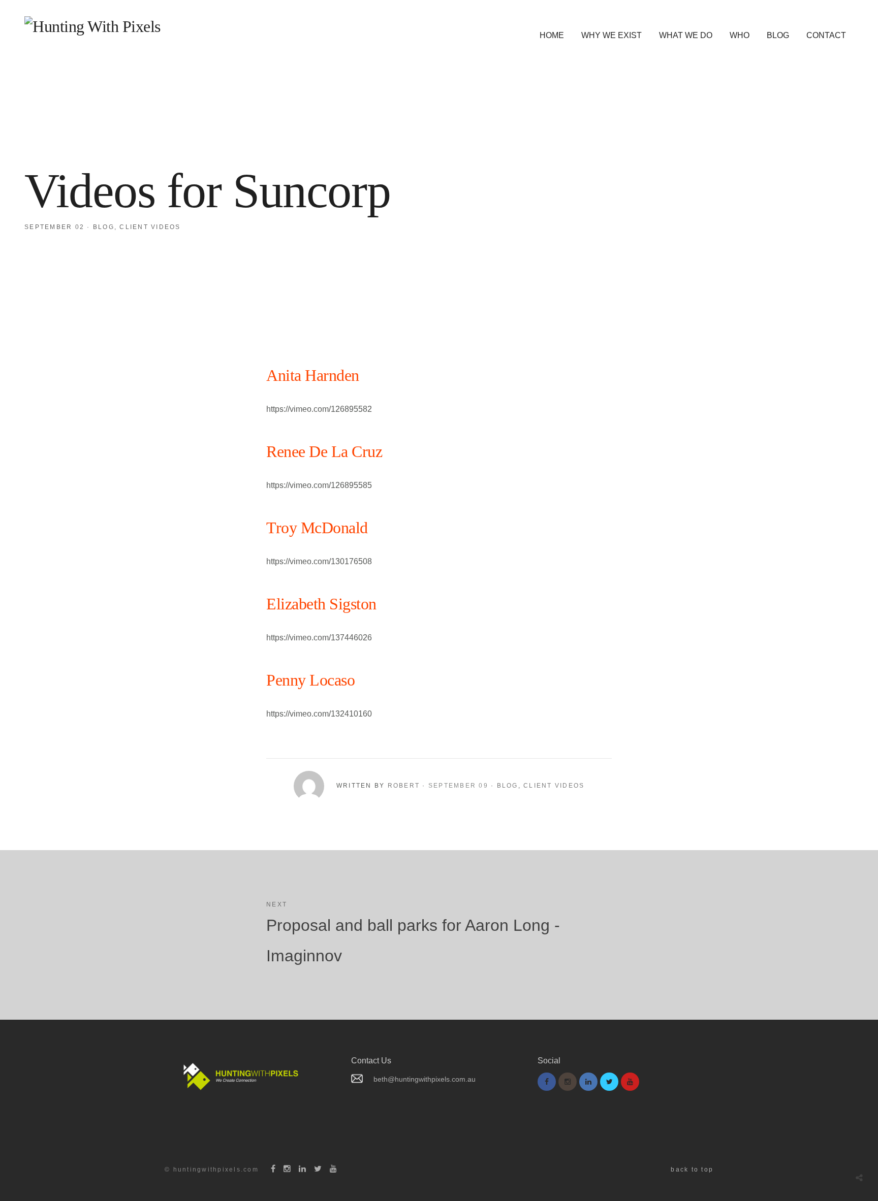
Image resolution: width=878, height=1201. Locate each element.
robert (404, 785)
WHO (739, 35)
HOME (552, 35)
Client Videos (149, 227)
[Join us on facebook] (547, 1082)
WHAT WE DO (685, 35)
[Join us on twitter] (609, 1082)
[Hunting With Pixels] (92, 26)
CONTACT (826, 35)
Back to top (692, 1169)
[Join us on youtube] (630, 1082)
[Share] (859, 1178)
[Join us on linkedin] (588, 1082)
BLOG (778, 35)
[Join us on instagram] (567, 1082)
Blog (103, 227)
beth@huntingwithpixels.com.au (424, 1079)
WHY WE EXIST (611, 35)
